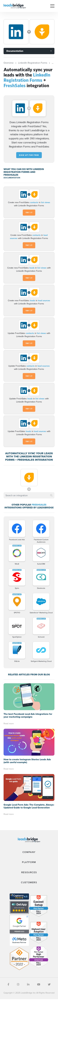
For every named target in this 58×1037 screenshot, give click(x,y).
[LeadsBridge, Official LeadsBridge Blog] (15, 5)
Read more (9, 723)
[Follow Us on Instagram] (18, 984)
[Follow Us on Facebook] (8, 984)
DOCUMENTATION (12, 177)
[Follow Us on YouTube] (38, 984)
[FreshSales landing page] (42, 31)
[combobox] (29, 495)
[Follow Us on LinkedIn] (28, 984)
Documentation (14, 51)
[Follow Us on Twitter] (49, 984)
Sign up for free (29, 155)
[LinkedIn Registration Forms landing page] (16, 31)
